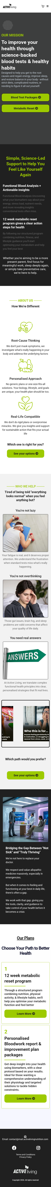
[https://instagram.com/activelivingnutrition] (37, 1148)
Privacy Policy (25, 1157)
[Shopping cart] (43, 6)
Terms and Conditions (25, 1154)
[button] (47, 6)
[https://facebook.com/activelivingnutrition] (13, 1148)
